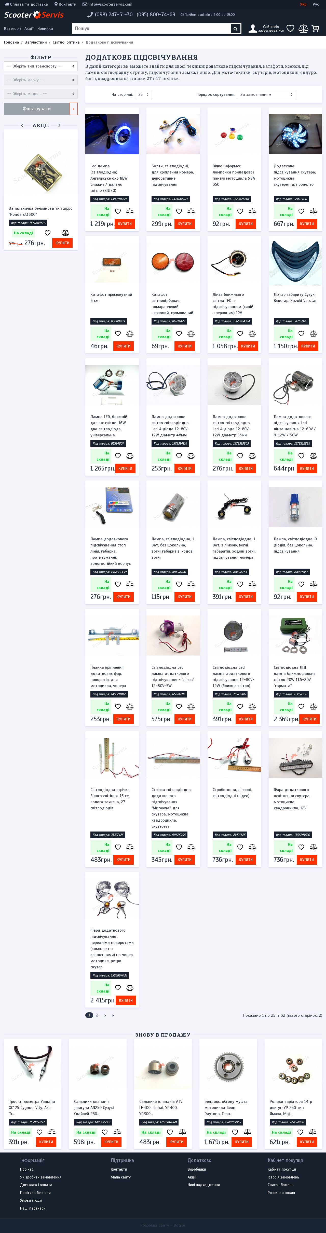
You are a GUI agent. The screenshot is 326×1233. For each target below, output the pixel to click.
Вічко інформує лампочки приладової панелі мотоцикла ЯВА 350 (234, 175)
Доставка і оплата (36, 1185)
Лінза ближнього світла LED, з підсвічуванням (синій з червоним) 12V (233, 303)
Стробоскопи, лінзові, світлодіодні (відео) (232, 792)
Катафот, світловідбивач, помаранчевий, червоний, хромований (172, 303)
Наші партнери (33, 1209)
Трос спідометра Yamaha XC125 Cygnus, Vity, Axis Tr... (32, 1107)
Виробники (197, 1170)
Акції (28, 28)
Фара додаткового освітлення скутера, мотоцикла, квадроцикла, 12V (292, 799)
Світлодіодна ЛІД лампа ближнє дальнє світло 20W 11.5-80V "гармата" (294, 676)
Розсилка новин (281, 1193)
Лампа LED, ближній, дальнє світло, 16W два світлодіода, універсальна (109, 426)
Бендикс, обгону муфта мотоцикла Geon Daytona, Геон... (226, 1107)
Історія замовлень (283, 1177)
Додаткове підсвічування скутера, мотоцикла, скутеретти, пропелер (295, 175)
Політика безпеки (35, 1193)
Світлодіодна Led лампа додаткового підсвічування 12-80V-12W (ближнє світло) (233, 676)
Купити (62, 243)
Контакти (67, 4)
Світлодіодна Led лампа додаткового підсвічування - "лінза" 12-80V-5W (173, 676)
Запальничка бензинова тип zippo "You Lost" (41, 211)
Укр (303, 4)
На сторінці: (122, 94)
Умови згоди (31, 1201)
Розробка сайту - (163, 1225)
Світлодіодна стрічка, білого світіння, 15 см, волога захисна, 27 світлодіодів (110, 799)
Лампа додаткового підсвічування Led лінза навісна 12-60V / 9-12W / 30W (295, 426)
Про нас (26, 1170)
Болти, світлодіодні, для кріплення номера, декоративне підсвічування (173, 175)
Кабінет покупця (282, 1170)
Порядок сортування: (215, 94)
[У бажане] (47, 233)
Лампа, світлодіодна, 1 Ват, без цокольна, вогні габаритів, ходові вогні (173, 548)
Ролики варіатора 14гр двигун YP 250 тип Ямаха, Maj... (291, 1107)
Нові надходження (204, 1185)
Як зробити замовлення (40, 1177)
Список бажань (281, 1185)
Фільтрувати (37, 108)
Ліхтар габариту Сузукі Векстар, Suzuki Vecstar (295, 297)
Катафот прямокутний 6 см (111, 297)
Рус (316, 4)
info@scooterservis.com (110, 4)
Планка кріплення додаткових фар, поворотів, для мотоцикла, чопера (108, 676)
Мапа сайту (121, 1177)
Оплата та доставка (29, 4)
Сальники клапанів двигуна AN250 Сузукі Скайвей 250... (94, 1107)
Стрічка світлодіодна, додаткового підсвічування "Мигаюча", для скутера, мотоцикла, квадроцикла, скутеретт (172, 808)
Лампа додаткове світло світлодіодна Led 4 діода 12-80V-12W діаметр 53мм (232, 426)
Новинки (45, 28)
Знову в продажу (163, 1035)
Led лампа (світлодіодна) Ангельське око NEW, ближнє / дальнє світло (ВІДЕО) (109, 178)
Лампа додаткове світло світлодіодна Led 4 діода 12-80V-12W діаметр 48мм (170, 426)
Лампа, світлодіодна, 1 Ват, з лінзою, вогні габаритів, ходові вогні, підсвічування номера (234, 548)
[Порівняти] (65, 233)
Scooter (33, 15)
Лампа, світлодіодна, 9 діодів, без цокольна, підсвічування (295, 545)
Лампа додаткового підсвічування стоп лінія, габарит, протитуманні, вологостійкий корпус (110, 551)
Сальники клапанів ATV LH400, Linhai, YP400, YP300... (160, 1107)
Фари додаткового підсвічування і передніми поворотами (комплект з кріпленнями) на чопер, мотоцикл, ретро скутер (112, 949)
